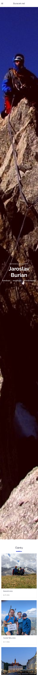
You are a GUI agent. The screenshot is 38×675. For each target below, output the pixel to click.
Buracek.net (19, 3)
